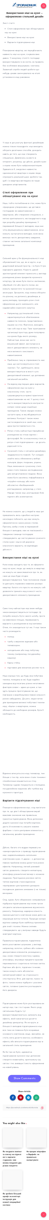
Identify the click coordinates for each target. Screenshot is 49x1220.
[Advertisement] (24, 113)
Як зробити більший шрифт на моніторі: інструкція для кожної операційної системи (12, 1199)
